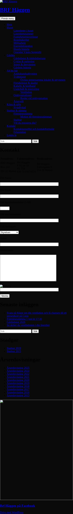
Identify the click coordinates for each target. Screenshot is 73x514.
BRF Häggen (15, 10)
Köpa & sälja (14, 104)
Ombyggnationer (23, 95)
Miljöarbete (20, 42)
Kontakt (11, 125)
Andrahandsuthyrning (25, 73)
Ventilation (26, 92)
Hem (9, 24)
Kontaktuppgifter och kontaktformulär (34, 129)
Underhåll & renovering (26, 89)
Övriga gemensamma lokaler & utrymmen (42, 79)
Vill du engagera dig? (25, 122)
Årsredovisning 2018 (18, 386)
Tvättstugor (20, 76)
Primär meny (7, 18)
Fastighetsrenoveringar (26, 36)
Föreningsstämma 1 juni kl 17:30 (24, 319)
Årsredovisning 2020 (18, 380)
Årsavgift (19, 101)
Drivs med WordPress (11, 512)
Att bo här (12, 70)
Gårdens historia (22, 67)
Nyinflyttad (20, 107)
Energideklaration (23, 46)
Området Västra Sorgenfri (27, 52)
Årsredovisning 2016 (18, 392)
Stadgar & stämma (16, 110)
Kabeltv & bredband (24, 86)
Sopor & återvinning (24, 64)
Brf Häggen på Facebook (17, 506)
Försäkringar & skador (26, 82)
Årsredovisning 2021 (18, 377)
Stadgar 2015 (14, 351)
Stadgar (18, 119)
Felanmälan (20, 132)
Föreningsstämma (23, 113)
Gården (11, 55)
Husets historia (21, 49)
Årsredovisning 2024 (18, 370)
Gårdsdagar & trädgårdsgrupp (29, 58)
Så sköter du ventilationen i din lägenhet (28, 325)
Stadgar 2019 (14, 348)
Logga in (11, 135)
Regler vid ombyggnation (34, 98)
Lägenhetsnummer (23, 33)
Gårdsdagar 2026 (16, 322)
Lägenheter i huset (23, 30)
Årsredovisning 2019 (18, 383)
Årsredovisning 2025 (18, 367)
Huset (10, 27)
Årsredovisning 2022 (18, 373)
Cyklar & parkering (24, 61)
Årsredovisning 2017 (18, 389)
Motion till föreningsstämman (36, 116)
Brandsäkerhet (21, 39)
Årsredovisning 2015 (18, 395)
